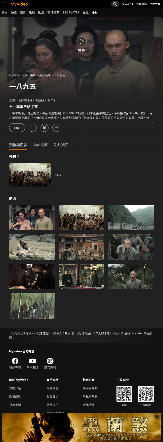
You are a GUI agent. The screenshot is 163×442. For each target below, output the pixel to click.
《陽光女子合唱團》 (21, 333)
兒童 (86, 12)
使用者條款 (90, 388)
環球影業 (53, 12)
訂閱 (17, 128)
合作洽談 (89, 405)
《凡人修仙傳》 (123, 333)
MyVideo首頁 (18, 75)
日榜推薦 (15, 405)
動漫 (41, 12)
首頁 (5, 12)
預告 (58, 175)
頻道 (14, 12)
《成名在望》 (42, 333)
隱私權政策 (90, 396)
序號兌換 (155, 4)
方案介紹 (141, 4)
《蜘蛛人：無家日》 (63, 333)
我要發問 (52, 396)
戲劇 (32, 12)
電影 (23, 12)
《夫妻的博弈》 (102, 333)
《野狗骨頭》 (84, 333)
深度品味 (45, 75)
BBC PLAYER (71, 12)
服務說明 (15, 396)
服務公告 (52, 405)
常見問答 (52, 388)
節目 (95, 12)
